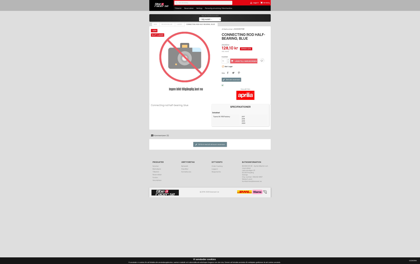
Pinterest (239, 73)
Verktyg (199, 8)
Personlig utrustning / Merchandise (218, 8)
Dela (228, 73)
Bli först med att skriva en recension (211, 144)
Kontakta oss (186, 172)
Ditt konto (217, 162)
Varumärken (157, 180)
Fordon (155, 177)
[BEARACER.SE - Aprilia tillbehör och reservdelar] (161, 5)
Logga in (215, 169)
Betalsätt (184, 166)
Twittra (233, 73)
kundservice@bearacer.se (252, 181)
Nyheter (156, 166)
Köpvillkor (184, 169)
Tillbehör (178, 8)
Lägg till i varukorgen (244, 61)
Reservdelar (189, 8)
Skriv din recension (233, 80)
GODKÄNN (413, 260)
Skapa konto (216, 172)
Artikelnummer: (227, 29)
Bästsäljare (157, 169)
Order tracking (217, 166)
